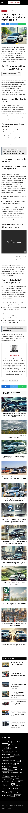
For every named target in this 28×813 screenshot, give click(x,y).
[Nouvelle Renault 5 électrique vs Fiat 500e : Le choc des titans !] (14, 635)
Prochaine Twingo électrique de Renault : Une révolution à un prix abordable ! (14, 499)
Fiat (18, 763)
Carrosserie (6, 754)
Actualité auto (17, 742)
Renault (5, 785)
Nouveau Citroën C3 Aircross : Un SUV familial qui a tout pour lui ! (18, 703)
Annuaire (5, 748)
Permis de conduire (16, 772)
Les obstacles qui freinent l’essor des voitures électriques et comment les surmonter (18, 674)
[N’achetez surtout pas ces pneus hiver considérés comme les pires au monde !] (6, 724)
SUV (6, 380)
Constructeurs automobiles (9, 760)
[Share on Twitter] (14, 24)
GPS (10, 766)
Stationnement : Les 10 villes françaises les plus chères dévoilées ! (14, 624)
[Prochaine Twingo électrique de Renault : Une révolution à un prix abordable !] (14, 490)
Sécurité (19, 785)
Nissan (16, 769)
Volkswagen (6, 795)
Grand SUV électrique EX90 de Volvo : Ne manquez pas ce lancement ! (14, 562)
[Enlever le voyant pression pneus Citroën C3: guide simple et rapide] (14, 427)
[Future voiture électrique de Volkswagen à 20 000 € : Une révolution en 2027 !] (14, 532)
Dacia (23, 760)
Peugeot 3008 (15, 779)
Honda (15, 766)
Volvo (12, 795)
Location (4, 769)
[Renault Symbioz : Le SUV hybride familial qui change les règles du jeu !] (6, 664)
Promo (20, 782)
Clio (11, 758)
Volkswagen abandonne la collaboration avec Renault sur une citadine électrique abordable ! (14, 521)
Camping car (6, 751)
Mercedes (10, 769)
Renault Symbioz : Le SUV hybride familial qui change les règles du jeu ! (18, 664)
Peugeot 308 (15, 776)
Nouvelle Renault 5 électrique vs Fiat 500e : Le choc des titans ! (14, 645)
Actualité (4, 10)
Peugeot (6, 776)
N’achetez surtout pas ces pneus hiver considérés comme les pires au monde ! (18, 723)
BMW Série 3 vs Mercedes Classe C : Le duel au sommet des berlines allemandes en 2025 (18, 713)
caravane (14, 751)
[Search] (26, 2)
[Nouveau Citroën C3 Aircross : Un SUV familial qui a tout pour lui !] (6, 703)
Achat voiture (6, 742)
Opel (21, 769)
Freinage (5, 766)
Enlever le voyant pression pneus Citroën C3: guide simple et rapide (14, 436)
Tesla (4, 788)
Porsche (14, 782)
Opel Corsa (5, 772)
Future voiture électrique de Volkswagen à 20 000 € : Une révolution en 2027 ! (14, 542)
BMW (15, 748)
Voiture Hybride (13, 788)
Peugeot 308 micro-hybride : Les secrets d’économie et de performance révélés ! (14, 457)
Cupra (19, 760)
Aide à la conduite (14, 745)
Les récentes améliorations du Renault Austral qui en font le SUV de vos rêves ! (18, 694)
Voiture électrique (13, 380)
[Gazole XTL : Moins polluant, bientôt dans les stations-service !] (14, 594)
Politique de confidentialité (11, 807)
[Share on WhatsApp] (22, 24)
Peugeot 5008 (6, 782)
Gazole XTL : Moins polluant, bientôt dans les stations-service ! (14, 604)
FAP (14, 763)
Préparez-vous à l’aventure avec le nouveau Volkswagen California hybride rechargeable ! (14, 478)
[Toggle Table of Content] (18, 73)
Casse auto (16, 754)
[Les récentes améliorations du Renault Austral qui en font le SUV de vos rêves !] (6, 694)
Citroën (5, 757)
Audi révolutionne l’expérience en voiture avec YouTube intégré (18, 684)
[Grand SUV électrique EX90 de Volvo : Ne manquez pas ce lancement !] (14, 553)
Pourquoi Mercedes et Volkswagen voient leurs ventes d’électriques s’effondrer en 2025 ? (14, 415)
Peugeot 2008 (5, 779)
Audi (11, 748)
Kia (3, 380)
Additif (4, 745)
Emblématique (7, 763)
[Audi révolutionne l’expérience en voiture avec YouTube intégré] (6, 685)
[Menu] (2, 2)
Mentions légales (13, 805)
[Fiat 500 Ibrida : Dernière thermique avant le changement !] (14, 573)
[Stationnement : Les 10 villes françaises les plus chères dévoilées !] (14, 615)
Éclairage (18, 795)
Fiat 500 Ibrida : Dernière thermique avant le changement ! (14, 583)
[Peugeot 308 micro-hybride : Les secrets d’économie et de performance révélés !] (14, 447)
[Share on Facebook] (5, 24)
